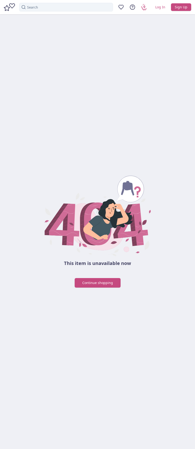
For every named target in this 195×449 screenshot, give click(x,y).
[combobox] (66, 7)
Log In (160, 7)
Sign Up (181, 7)
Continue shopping (97, 282)
